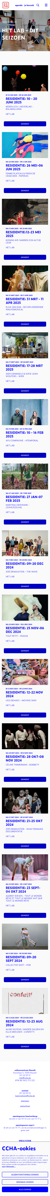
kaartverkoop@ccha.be (25, 1095)
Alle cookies (25, 1189)
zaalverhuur (25, 1105)
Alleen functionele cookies (25, 1174)
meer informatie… (9, 1166)
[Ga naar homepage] (6, 5)
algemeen (25, 1100)
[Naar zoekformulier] (38, 5)
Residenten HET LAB (9, 21)
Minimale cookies (25, 1182)
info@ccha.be (25, 1077)
